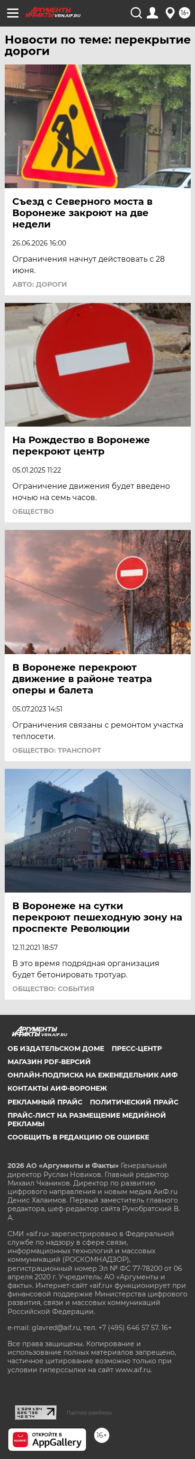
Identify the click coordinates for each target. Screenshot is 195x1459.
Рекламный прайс (45, 1102)
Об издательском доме (56, 1048)
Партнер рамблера (89, 1412)
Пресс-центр (137, 1048)
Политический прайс (134, 1102)
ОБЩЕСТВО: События (53, 988)
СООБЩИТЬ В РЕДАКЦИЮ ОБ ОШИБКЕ (78, 1137)
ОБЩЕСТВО (33, 511)
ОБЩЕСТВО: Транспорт (56, 750)
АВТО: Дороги (39, 284)
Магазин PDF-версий (49, 1062)
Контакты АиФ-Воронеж (57, 1088)
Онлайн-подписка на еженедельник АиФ (92, 1075)
